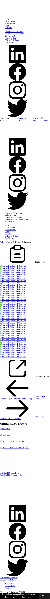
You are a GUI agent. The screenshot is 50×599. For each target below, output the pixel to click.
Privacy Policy (10, 584)
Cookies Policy (10, 586)
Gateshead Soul (10, 38)
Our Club (8, 28)
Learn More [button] (27, 597)
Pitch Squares (10, 221)
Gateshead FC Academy (14, 32)
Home (7, 19)
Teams (7, 26)
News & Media (10, 23)
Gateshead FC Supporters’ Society (17, 219)
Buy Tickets (9, 42)
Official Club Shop (12, 40)
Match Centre (10, 21)
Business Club (10, 36)
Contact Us (9, 588)
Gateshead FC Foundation (14, 34)
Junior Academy (11, 215)
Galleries (3, 242)
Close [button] (44, 596)
